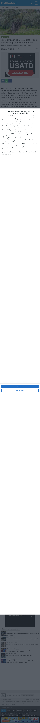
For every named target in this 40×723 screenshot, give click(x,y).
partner (15, 115)
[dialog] (20, 361)
